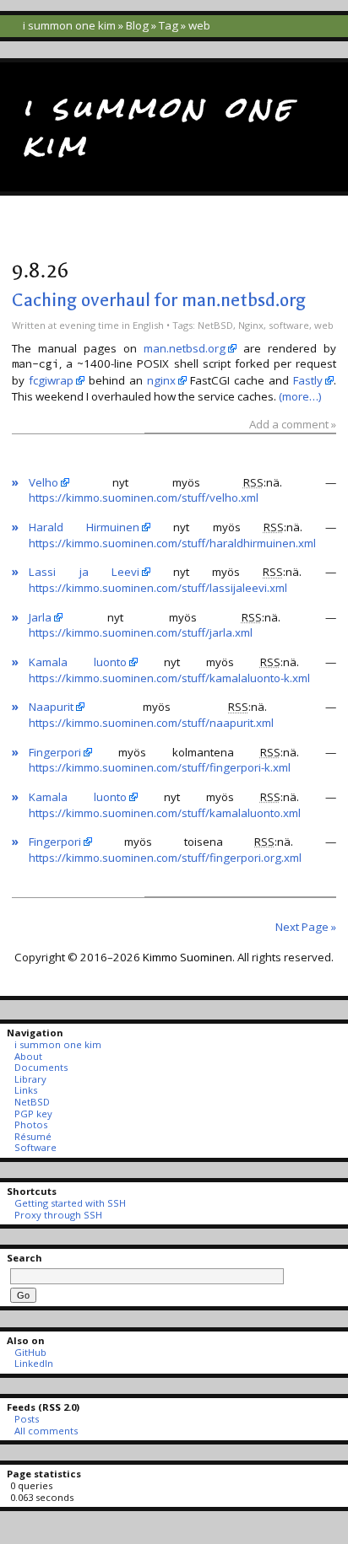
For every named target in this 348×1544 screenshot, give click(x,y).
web (324, 325)
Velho (43, 482)
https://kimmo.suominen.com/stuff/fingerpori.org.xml (165, 857)
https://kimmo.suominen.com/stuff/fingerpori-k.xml (160, 767)
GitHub (30, 1352)
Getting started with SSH (69, 1203)
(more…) (300, 396)
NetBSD (215, 325)
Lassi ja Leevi (84, 571)
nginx (161, 380)
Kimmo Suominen (187, 957)
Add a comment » (292, 424)
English (148, 325)
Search (24, 1257)
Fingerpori (55, 752)
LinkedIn (33, 1363)
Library (30, 1079)
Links (25, 1090)
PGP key (33, 1113)
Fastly (308, 380)
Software (35, 1147)
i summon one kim (69, 25)
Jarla (40, 617)
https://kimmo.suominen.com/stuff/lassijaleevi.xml (158, 587)
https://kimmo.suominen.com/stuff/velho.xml (143, 497)
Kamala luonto (78, 662)
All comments (45, 1430)
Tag (168, 25)
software (289, 325)
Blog (137, 25)
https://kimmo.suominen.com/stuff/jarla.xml (141, 632)
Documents (40, 1067)
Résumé (32, 1136)
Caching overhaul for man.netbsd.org (159, 300)
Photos (30, 1124)
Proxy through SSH (57, 1214)
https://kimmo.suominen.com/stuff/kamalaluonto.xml (165, 812)
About (27, 1056)
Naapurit (51, 706)
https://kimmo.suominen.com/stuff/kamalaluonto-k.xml (169, 678)
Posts (26, 1418)
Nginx (251, 325)
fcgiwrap (51, 380)
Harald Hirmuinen (84, 527)
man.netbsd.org (185, 348)
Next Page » (305, 926)
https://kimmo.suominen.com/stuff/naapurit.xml (151, 722)
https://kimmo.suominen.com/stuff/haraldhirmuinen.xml (172, 543)
